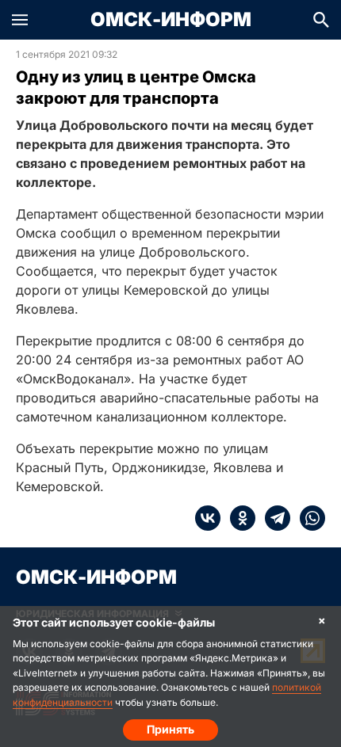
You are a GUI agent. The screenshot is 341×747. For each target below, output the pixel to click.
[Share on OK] (237, 518)
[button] (20, 20)
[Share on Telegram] (272, 518)
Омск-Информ (170, 20)
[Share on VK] (207, 518)
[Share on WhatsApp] (307, 518)
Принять (170, 729)
